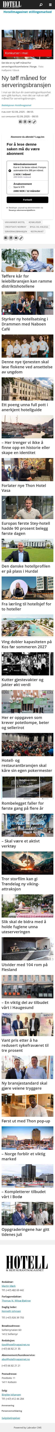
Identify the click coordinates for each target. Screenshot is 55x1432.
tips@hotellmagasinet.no (16, 1344)
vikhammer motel (15, 222)
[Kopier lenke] (34, 122)
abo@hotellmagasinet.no (16, 1359)
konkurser (35, 222)
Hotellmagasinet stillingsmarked (27, 12)
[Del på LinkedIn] (25, 122)
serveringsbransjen (16, 231)
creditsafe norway (15, 226)
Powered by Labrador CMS (27, 1427)
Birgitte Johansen (11, 1394)
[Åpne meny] (50, 4)
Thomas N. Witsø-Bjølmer (16, 1300)
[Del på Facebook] (20, 122)
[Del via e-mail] (30, 122)
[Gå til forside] (16, 4)
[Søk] (41, 4)
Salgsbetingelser (11, 1418)
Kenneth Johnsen (11, 1311)
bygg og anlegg (39, 226)
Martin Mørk (8, 1286)
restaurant (37, 231)
